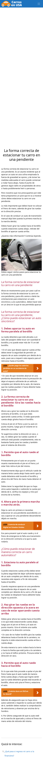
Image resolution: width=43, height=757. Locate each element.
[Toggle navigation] (39, 4)
